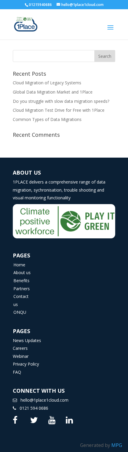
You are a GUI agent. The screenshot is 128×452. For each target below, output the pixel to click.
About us (22, 272)
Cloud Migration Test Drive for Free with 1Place (58, 110)
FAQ (17, 372)
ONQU (19, 312)
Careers (20, 348)
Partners (21, 288)
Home (19, 265)
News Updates (27, 340)
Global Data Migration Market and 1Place (53, 92)
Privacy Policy (26, 364)
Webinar (21, 356)
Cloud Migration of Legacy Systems (47, 83)
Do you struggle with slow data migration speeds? (61, 101)
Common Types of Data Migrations (47, 119)
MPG (116, 445)
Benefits (21, 280)
